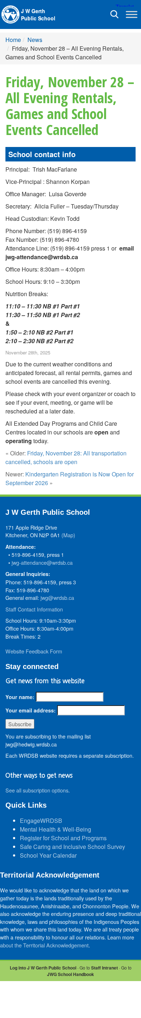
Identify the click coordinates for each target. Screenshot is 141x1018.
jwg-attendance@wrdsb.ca (42, 562)
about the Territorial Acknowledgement (44, 945)
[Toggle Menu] (131, 14)
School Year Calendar (48, 855)
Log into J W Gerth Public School (43, 967)
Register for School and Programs (63, 838)
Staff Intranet (104, 967)
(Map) (68, 535)
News (34, 39)
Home (13, 39)
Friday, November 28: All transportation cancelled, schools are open (66, 457)
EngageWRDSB (41, 820)
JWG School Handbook (70, 974)
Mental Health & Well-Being (55, 829)
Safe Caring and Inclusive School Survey (72, 846)
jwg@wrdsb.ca (57, 597)
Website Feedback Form (33, 651)
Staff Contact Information (34, 609)
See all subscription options (36, 790)
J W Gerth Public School (38, 14)
